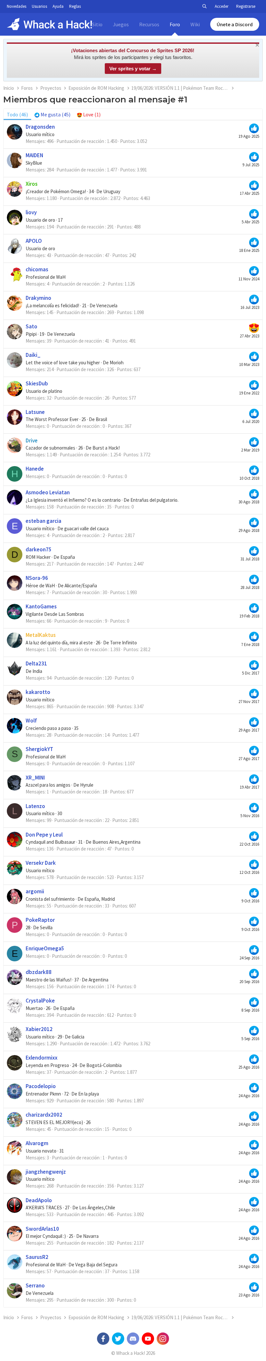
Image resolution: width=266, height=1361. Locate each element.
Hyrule (86, 785)
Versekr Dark (41, 862)
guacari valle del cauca (86, 528)
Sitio (97, 24)
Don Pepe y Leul (44, 834)
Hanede (35, 468)
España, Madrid (99, 899)
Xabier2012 (39, 1029)
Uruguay (111, 191)
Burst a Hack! (106, 448)
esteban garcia (43, 520)
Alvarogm (37, 1143)
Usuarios (39, 6)
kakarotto (38, 692)
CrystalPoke (40, 1000)
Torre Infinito (123, 642)
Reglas (75, 6)
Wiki (195, 24)
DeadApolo (39, 1200)
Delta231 (36, 663)
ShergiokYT (39, 749)
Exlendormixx (41, 1057)
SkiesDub (37, 383)
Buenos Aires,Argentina (116, 842)
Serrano (35, 1285)
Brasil (101, 419)
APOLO (34, 240)
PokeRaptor (40, 919)
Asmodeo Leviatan (48, 492)
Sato (31, 326)
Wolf (31, 720)
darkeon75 (39, 549)
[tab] (52, 114)
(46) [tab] (17, 114)
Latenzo (35, 806)
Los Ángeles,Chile (97, 1207)
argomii (35, 891)
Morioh (117, 362)
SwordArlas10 (42, 1228)
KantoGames (41, 606)
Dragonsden (40, 126)
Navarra (91, 1236)
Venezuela (106, 305)
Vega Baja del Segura (96, 1264)
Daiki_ (33, 354)
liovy (31, 212)
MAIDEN (34, 155)
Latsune (35, 412)
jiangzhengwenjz (46, 1171)
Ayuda (58, 6)
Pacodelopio (41, 1086)
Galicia (78, 1037)
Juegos (121, 24)
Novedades (16, 6)
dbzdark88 (39, 972)
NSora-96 (37, 577)
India (37, 671)
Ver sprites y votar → (133, 68)
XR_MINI (35, 777)
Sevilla (46, 927)
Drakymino (38, 297)
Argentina (98, 980)
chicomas (37, 269)
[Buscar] (204, 6)
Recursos (149, 24)
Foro (175, 24)
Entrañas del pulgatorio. (154, 500)
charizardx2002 (44, 1114)
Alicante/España (81, 585)
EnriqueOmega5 (45, 948)
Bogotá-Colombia (104, 1065)
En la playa (88, 1094)
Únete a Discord (235, 24)
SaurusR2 (37, 1257)
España (67, 557)
